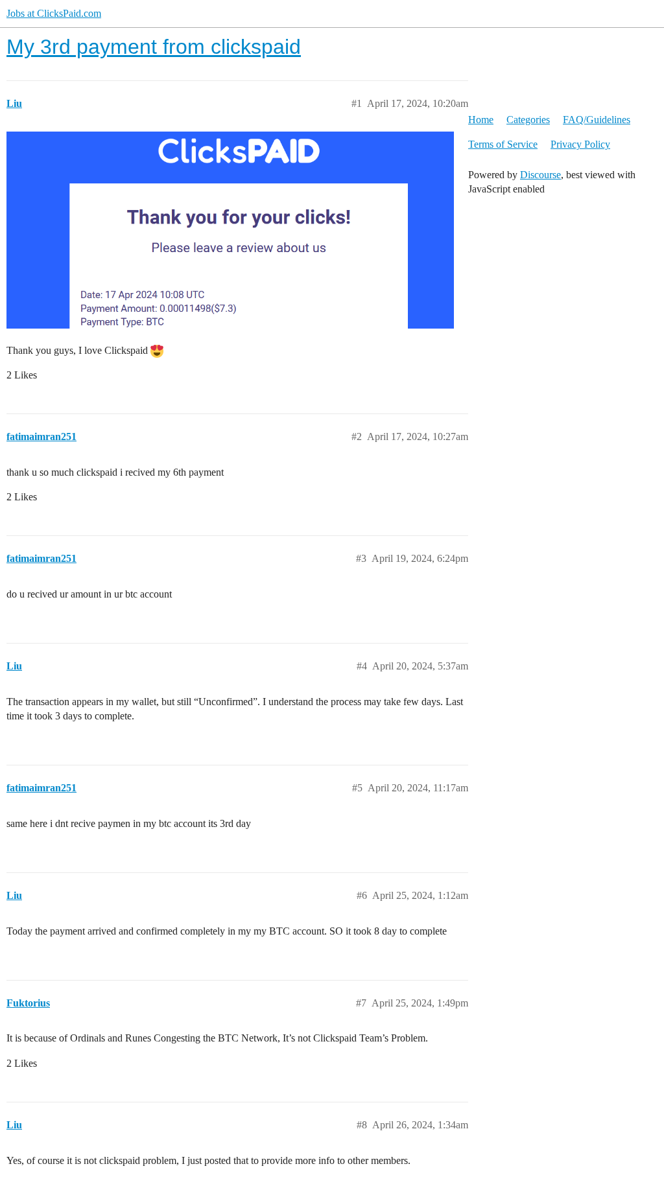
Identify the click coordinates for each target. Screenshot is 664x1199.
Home (480, 119)
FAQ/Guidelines (596, 119)
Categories (528, 119)
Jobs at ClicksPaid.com (53, 13)
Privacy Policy (580, 144)
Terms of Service (503, 144)
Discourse (540, 174)
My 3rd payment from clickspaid (153, 46)
